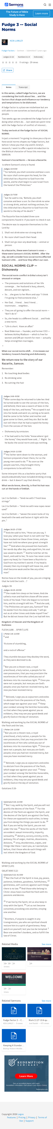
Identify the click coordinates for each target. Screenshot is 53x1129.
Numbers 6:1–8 (24, 57)
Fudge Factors (8, 50)
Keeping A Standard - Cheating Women (22, 1045)
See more (46, 944)
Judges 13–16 (8, 57)
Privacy (31, 1117)
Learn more (41, 13)
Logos (20, 1114)
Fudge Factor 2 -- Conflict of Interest (21, 1020)
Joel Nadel (33, 1023)
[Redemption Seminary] (26, 1073)
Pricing (22, 1117)
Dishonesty (38, 57)
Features (11, 1117)
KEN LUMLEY (16, 40)
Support (29, 1120)
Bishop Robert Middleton (14, 1048)
